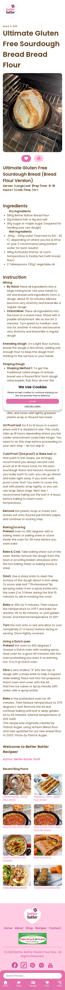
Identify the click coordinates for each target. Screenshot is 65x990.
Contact (55, 928)
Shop (29, 928)
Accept (32, 401)
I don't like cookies (32, 406)
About (19, 928)
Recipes (41, 928)
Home (8, 928)
